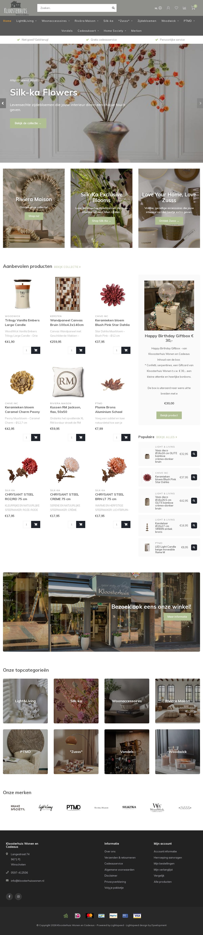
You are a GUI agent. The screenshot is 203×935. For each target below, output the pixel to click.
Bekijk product (169, 415)
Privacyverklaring (115, 881)
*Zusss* (124, 20)
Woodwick (168, 20)
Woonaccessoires (54, 20)
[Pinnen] (125, 916)
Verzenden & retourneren (120, 857)
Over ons (110, 851)
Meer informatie (177, 616)
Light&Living (25, 20)
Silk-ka (108, 20)
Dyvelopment (159, 925)
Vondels (67, 30)
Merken (136, 30)
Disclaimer (110, 875)
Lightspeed (117, 925)
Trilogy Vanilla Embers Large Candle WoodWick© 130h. (22, 324)
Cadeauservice (113, 863)
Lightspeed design (136, 925)
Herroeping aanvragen (168, 857)
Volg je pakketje (114, 887)
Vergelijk (159, 875)
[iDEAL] (78, 916)
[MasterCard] (90, 916)
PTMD (188, 20)
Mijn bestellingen (164, 863)
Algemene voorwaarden (119, 869)
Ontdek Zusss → (169, 220)
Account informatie (165, 851)
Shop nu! (20, 120)
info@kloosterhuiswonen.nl (27, 880)
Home (7, 20)
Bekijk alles (166, 437)
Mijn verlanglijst (163, 869)
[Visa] (137, 916)
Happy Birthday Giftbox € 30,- (169, 338)
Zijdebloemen (147, 20)
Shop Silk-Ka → (101, 220)
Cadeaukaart (87, 30)
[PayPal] (113, 916)
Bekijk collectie (66, 267)
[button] (3, 103)
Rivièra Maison (85, 20)
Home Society (113, 30)
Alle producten (163, 881)
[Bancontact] (101, 916)
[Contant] (66, 916)
